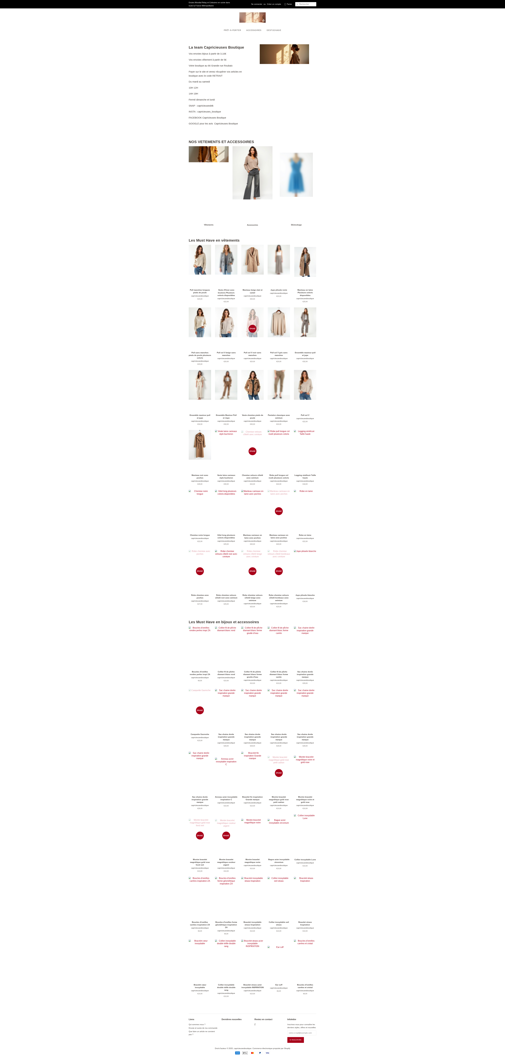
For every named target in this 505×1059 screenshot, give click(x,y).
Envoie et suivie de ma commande (203, 1028)
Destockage (274, 30)
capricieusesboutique (242, 1048)
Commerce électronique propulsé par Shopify (271, 1048)
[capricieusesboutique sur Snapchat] (266, 1025)
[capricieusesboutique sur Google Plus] (258, 1025)
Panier (289, 4)
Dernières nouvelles (232, 1019)
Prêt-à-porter (232, 30)
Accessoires (253, 30)
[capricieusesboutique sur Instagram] (262, 1025)
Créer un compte (274, 4)
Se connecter (256, 4)
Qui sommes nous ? (197, 1024)
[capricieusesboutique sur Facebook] (254, 1025)
